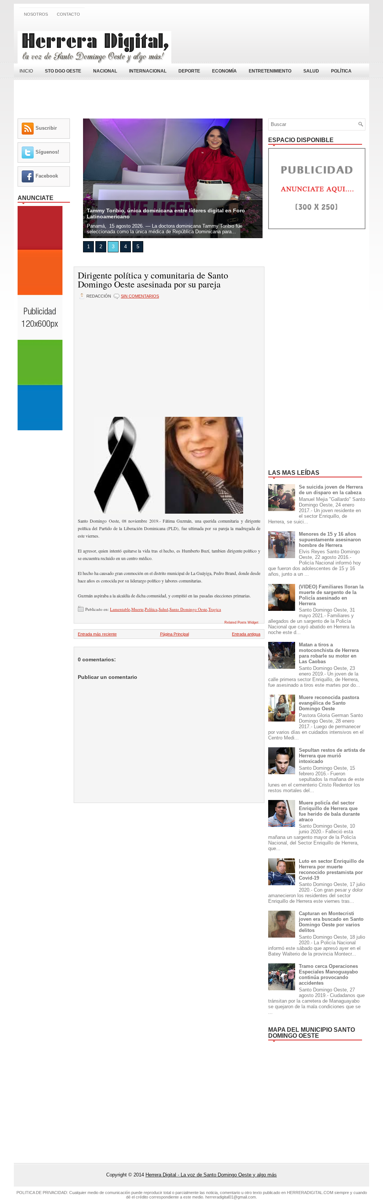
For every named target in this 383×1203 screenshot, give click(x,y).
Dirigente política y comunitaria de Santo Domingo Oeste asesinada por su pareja (153, 280)
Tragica (214, 609)
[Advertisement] (277, 42)
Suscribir (46, 128)
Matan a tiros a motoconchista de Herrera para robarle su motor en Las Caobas (329, 653)
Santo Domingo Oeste (188, 609)
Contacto (68, 14)
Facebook (47, 176)
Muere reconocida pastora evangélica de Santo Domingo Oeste (329, 703)
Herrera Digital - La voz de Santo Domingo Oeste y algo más (211, 1175)
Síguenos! (47, 152)
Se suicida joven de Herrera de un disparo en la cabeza (331, 489)
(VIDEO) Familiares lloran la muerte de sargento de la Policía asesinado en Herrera (331, 595)
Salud (163, 609)
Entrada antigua (246, 634)
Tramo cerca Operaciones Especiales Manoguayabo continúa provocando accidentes (328, 974)
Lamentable (120, 609)
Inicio (26, 71)
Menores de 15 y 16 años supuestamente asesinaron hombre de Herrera (330, 539)
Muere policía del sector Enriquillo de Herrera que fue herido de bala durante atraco (329, 811)
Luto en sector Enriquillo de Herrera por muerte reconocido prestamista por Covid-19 (331, 869)
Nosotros (36, 14)
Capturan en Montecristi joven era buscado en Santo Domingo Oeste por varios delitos (331, 922)
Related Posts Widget (241, 622)
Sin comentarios (140, 296)
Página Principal (174, 634)
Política (151, 609)
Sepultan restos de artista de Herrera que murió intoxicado (332, 755)
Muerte (137, 609)
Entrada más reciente (97, 634)
